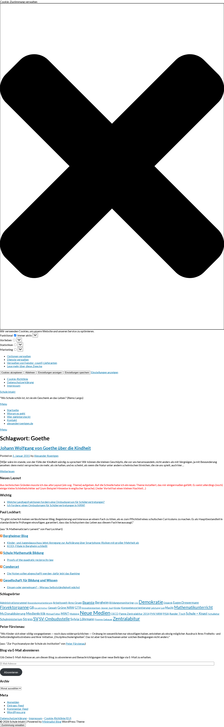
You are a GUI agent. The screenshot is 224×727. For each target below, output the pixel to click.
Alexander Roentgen (46, 455)
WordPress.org (16, 712)
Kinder (117, 607)
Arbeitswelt (60, 602)
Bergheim (102, 602)
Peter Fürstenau (75, 643)
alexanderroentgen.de (20, 423)
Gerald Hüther (40, 608)
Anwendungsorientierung (39, 603)
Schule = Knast (197, 613)
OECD (114, 613)
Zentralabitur (126, 618)
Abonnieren (11, 672)
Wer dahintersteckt (18, 416)
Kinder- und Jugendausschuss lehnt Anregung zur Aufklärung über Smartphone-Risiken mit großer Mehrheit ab (73, 542)
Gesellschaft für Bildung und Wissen (30, 580)
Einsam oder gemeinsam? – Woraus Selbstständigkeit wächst (43, 587)
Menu (3, 404)
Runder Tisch (177, 613)
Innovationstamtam (91, 608)
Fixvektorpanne (14, 607)
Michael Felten (53, 614)
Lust (163, 608)
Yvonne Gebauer (103, 619)
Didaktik (168, 602)
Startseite (13, 410)
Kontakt (12, 420)
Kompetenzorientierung (135, 607)
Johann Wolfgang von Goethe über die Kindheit (45, 448)
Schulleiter (213, 613)
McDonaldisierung (13, 613)
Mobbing (74, 613)
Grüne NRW (65, 607)
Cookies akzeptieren (11, 372)
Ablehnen (30, 372)
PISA (166, 613)
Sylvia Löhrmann (82, 619)
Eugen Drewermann (186, 602)
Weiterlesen (7, 471)
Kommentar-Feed (17, 708)
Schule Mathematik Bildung (23, 553)
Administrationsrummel (13, 602)
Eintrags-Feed (15, 705)
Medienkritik (36, 613)
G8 (31, 607)
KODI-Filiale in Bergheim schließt (27, 546)
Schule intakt (7, 391)
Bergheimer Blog (15, 536)
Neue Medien (95, 613)
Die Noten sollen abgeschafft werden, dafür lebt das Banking (43, 573)
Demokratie (151, 602)
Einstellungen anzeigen (50, 372)
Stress (28, 619)
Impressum (13, 385)
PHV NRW (156, 613)
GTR (78, 607)
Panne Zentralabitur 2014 (134, 613)
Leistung (155, 607)
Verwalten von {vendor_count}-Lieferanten (32, 362)
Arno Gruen (75, 602)
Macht (169, 607)
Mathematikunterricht (193, 607)
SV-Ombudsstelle (54, 618)
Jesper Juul (107, 607)
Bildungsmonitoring (121, 602)
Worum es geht (16, 413)
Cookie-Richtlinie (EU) (57, 718)
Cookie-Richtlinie (17, 379)
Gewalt (52, 607)
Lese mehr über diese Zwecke (24, 366)
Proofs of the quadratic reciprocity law (30, 559)
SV (35, 618)
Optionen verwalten (19, 356)
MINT (65, 613)
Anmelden (13, 702)
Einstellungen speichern (77, 372)
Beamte (88, 602)
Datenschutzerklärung (20, 382)
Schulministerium (11, 619)
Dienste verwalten (18, 359)
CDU (136, 603)
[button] (112, 166)
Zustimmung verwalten (12, 725)
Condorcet (11, 567)
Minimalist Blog (51, 721)
